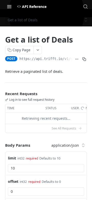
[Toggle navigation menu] (9, 6)
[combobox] (46, 168)
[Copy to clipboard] (84, 59)
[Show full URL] (77, 59)
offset (13, 181)
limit (12, 158)
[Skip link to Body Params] (1, 145)
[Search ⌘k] (85, 6)
